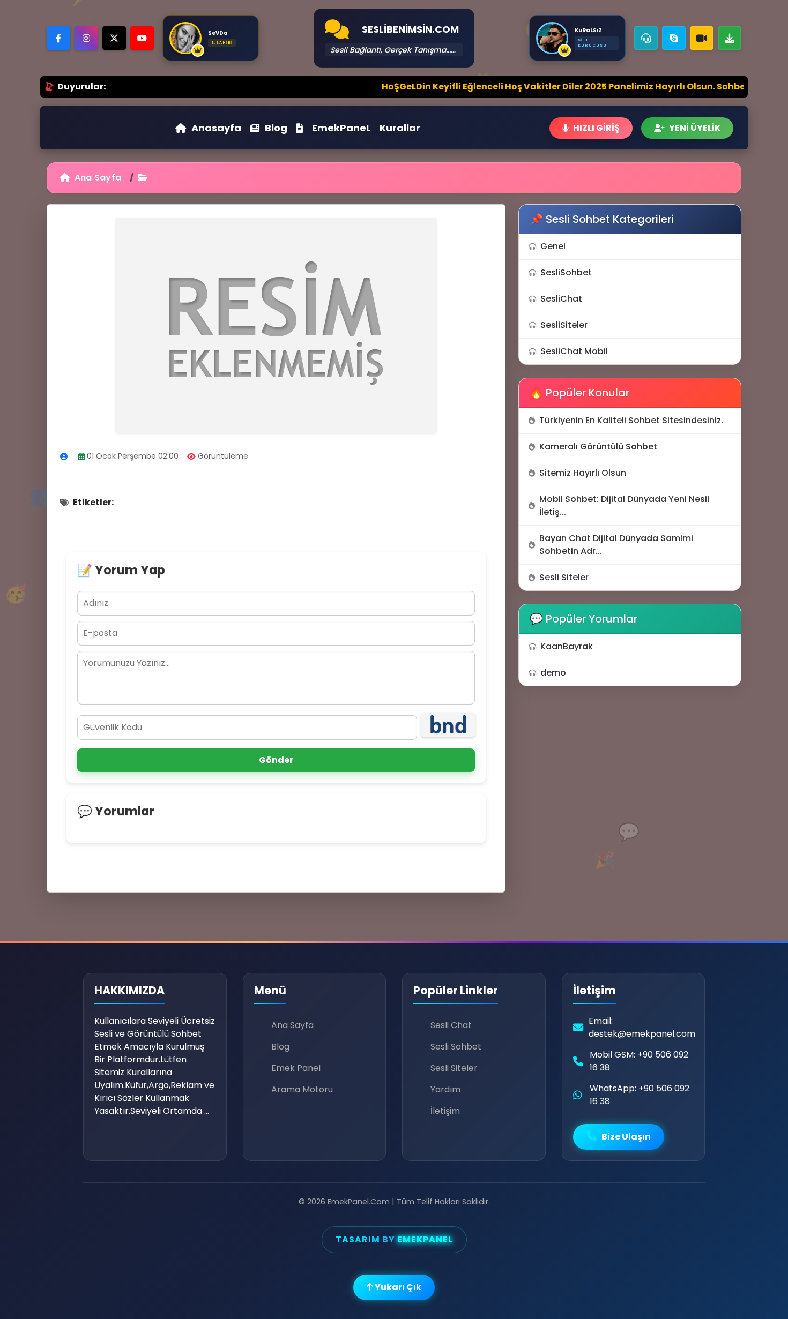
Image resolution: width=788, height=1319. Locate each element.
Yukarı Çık (397, 1287)
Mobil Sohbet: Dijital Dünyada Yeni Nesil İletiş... (624, 505)
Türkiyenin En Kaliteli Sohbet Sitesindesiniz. (631, 420)
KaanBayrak (566, 646)
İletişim (445, 1111)
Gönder (276, 760)
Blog (276, 127)
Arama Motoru (302, 1089)
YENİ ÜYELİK (694, 128)
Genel (553, 246)
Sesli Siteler (564, 577)
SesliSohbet (566, 272)
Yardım (445, 1089)
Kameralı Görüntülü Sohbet (598, 446)
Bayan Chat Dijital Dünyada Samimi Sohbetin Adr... (616, 544)
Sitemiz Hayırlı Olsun (582, 473)
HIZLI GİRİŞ (596, 128)
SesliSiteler (564, 325)
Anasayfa (216, 127)
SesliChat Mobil (574, 351)
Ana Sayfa (96, 177)
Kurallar (400, 127)
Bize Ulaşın (625, 1136)
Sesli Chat (451, 1025)
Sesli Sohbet (455, 1046)
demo (553, 672)
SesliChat (561, 299)
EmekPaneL (341, 127)
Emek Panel (296, 1068)
